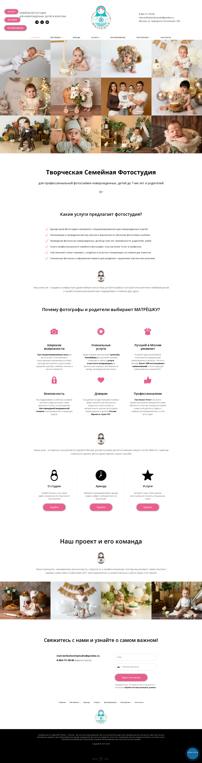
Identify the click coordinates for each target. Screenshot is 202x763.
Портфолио (142, 37)
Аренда (76, 37)
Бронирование (117, 37)
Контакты (166, 37)
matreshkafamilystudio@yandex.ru (156, 17)
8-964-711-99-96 (65, 660)
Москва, (143, 21)
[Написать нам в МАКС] (47, 23)
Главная (35, 37)
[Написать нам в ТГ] (37, 23)
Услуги (95, 37)
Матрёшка (55, 37)
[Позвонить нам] (42, 23)
